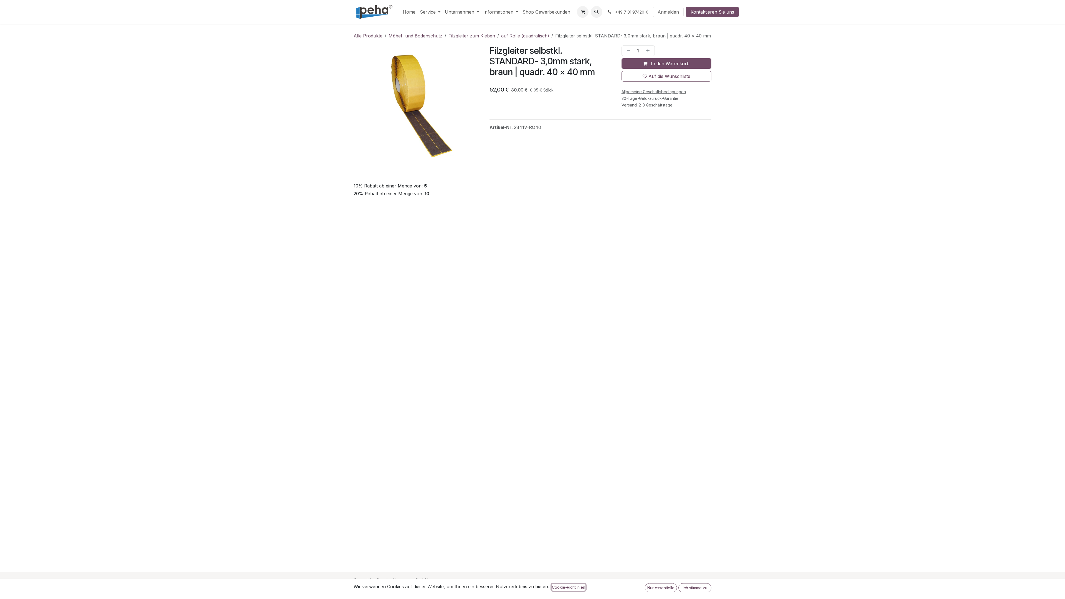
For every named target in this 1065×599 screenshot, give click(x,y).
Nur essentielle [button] (660, 587)
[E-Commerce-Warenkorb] (583, 12)
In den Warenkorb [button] (669, 63)
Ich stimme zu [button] (695, 587)
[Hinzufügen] (649, 51)
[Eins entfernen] (627, 51)
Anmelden (668, 12)
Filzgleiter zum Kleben (471, 36)
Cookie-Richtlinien (568, 587)
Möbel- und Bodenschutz (415, 36)
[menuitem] (409, 11)
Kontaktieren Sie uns (712, 12)
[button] (596, 12)
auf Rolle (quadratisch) (525, 36)
